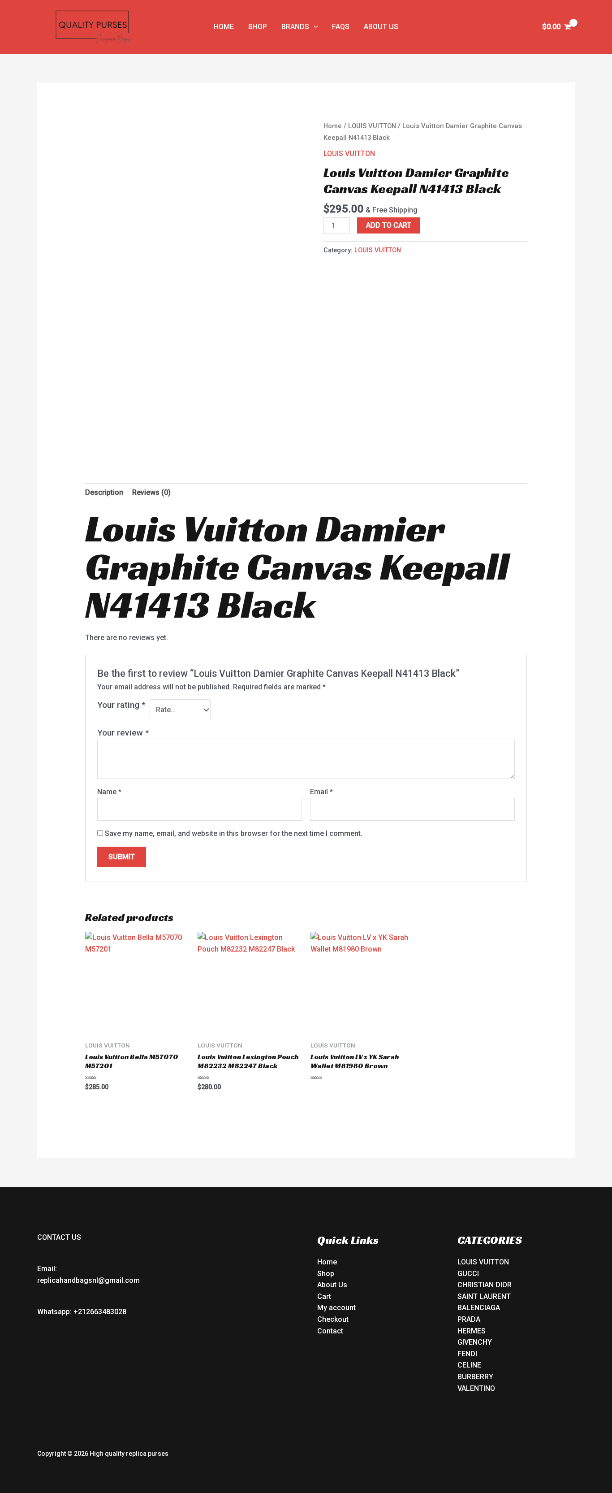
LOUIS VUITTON (372, 126)
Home (332, 126)
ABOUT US (381, 26)
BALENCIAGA (478, 1307)
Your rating (121, 705)
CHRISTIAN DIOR (484, 1285)
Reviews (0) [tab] (151, 492)
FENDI (467, 1354)
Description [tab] (104, 492)
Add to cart (388, 225)
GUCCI (468, 1273)
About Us (332, 1285)
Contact (330, 1331)
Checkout (333, 1319)
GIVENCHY (474, 1342)
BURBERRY (475, 1376)
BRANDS (295, 26)
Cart (324, 1296)
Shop (325, 1273)
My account (336, 1307)
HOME (224, 26)
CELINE (469, 1365)
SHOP (257, 26)
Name (109, 792)
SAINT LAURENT (484, 1296)
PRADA (468, 1319)
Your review (123, 732)
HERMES (471, 1331)
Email (321, 792)
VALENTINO (476, 1388)
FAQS (340, 26)
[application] (313, 27)
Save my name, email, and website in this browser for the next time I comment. (233, 833)
